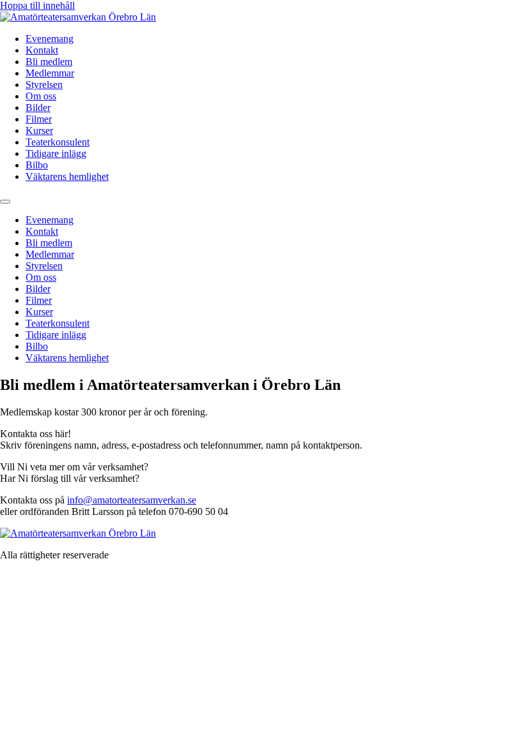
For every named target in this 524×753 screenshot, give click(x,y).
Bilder (38, 107)
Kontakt (42, 50)
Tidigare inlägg (56, 153)
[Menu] (5, 202)
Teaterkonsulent (57, 142)
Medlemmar (50, 73)
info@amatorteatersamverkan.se (131, 500)
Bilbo (37, 165)
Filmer (39, 119)
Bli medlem (49, 61)
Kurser (39, 130)
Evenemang (49, 38)
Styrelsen (44, 84)
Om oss (41, 96)
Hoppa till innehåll (37, 5)
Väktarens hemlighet (67, 176)
